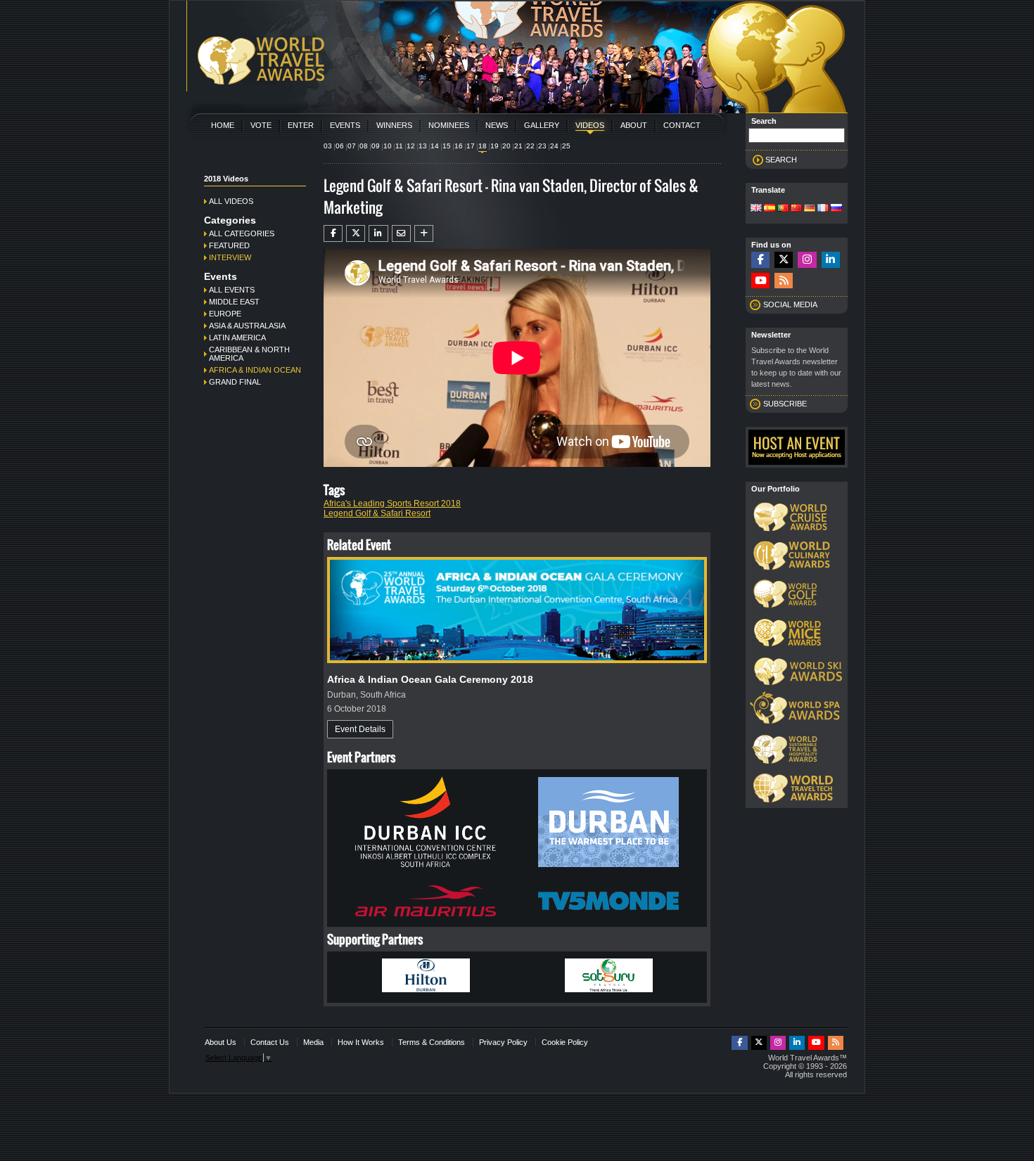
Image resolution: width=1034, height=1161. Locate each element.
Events (345, 125)
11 (399, 146)
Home (222, 125)
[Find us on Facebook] (760, 260)
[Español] (769, 209)
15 (446, 146)
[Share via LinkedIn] (378, 233)
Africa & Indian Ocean (255, 370)
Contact (682, 125)
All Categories (241, 233)
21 (518, 146)
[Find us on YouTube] (760, 281)
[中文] (796, 209)
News (496, 125)
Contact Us (269, 1042)
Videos (589, 125)
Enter (301, 125)
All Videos (231, 201)
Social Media (790, 304)
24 (554, 146)
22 (530, 146)
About (633, 125)
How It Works (361, 1042)
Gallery (541, 125)
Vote (261, 125)
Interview (230, 257)
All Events (232, 290)
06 (340, 146)
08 (363, 146)
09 (375, 146)
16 (458, 146)
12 (411, 146)
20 (506, 146)
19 (494, 146)
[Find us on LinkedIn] (831, 260)
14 (434, 146)
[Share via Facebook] (333, 233)
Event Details (360, 729)
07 (351, 146)
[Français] (823, 209)
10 (387, 146)
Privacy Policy (503, 1042)
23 (542, 146)
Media (313, 1042)
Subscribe (785, 403)
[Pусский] (836, 209)
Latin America (237, 337)
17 (470, 146)
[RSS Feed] (783, 281)
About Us (220, 1042)
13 (423, 146)
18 (482, 146)
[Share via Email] (401, 233)
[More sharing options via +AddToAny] (424, 233)
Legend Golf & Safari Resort (377, 513)
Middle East (234, 301)
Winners (394, 125)
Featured (229, 245)
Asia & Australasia (247, 325)
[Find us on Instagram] (807, 260)
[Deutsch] (809, 209)
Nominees (448, 125)
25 (566, 146)
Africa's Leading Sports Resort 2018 (392, 503)
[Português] (783, 209)
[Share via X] (355, 233)
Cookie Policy (565, 1042)
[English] (756, 209)
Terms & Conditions (431, 1042)
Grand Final (235, 382)
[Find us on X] (783, 260)
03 (328, 146)
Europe (225, 313)
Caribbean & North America (249, 353)
